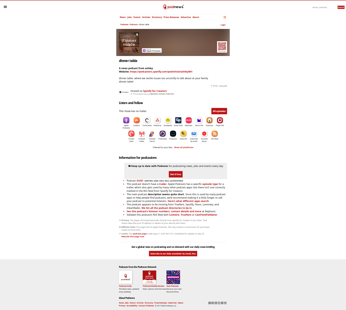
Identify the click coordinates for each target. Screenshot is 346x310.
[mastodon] (210, 304)
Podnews (124, 24)
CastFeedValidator (206, 214)
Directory (157, 17)
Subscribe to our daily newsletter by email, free (173, 253)
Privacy (122, 305)
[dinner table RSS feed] (225, 17)
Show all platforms (183, 147)
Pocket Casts (131, 140)
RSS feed (214, 139)
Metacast (188, 125)
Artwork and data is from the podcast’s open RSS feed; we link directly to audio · (184, 86)
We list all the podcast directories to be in (167, 208)
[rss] (225, 304)
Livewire (174, 214)
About (195, 17)
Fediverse (157, 125)
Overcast (209, 125)
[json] (222, 304)
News (123, 17)
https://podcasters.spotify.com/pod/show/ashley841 (161, 71)
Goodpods (168, 125)
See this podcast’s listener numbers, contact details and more (164, 211)
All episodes (219, 111)
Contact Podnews (146, 305)
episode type (210, 184)
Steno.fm (183, 139)
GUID (140, 180)
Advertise (186, 17)
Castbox (136, 125)
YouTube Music (204, 140)
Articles (146, 17)
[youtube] (219, 304)
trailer (163, 184)
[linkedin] (216, 304)
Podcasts (134, 24)
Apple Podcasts (126, 126)
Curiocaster (147, 125)
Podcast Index (142, 140)
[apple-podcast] (152, 51)
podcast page (140, 233)
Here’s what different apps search (188, 201)
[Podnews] (165, 7)
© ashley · (219, 86)
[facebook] (213, 304)
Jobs (129, 17)
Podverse (173, 139)
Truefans (186, 214)
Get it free (175, 174)
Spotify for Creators (155, 91)
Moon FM (199, 125)
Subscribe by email (194, 140)
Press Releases (171, 17)
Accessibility (132, 305)
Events (137, 17)
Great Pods (178, 125)
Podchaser (162, 139)
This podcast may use (153, 94)
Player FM (220, 125)
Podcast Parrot (152, 140)
